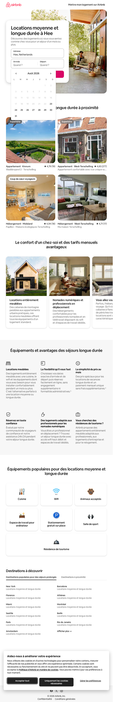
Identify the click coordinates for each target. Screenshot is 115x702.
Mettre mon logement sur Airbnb (86, 4)
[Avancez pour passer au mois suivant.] (51, 73)
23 (51, 103)
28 (39, 110)
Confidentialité (45, 699)
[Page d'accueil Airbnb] (13, 4)
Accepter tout (22, 680)
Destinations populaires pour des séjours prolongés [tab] (31, 577)
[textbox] (24, 65)
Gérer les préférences (90, 680)
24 (16, 110)
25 (22, 110)
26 (27, 110)
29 (45, 110)
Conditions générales (65, 699)
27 (33, 110)
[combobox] (37, 54)
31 (16, 116)
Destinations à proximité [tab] (73, 577)
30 (51, 110)
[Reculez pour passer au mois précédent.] (16, 73)
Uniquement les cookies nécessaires (56, 682)
